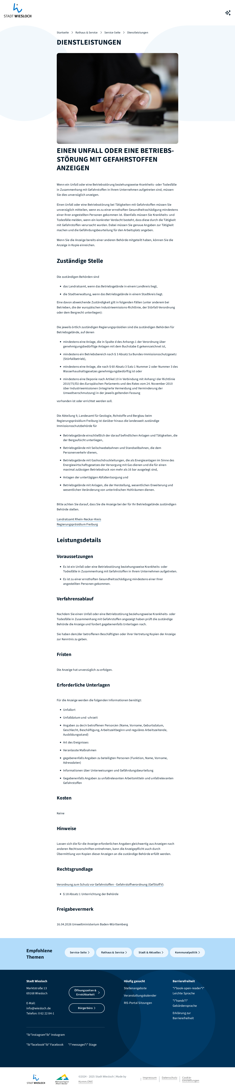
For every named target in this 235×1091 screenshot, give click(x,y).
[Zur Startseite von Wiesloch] (17, 13)
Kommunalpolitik (186, 952)
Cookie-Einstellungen (190, 1079)
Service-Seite (112, 33)
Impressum (150, 1078)
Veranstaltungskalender (140, 995)
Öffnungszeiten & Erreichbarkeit (85, 992)
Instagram (58, 1035)
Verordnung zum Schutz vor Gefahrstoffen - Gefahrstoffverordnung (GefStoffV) (110, 884)
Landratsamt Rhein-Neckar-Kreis (79, 519)
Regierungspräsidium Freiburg (77, 524)
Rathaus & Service (86, 33)
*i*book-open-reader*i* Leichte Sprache (188, 991)
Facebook (56, 1044)
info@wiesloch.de (38, 1008)
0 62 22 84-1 (46, 1013)
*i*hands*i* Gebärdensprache (185, 1003)
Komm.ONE (85, 1082)
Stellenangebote (135, 988)
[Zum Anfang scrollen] (228, 1081)
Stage (93, 1044)
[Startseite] (40, 1079)
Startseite (63, 33)
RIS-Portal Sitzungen (138, 1003)
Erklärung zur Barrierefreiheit (183, 1015)
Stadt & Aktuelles (150, 952)
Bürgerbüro (85, 1008)
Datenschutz (169, 1078)
